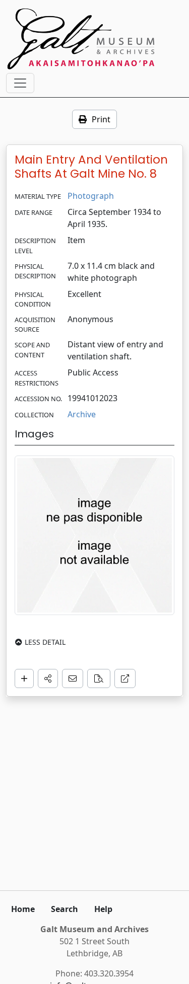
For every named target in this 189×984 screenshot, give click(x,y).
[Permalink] (125, 678)
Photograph (91, 195)
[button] (48, 678)
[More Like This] (98, 678)
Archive (82, 414)
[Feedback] (72, 678)
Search (64, 909)
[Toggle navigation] (20, 83)
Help (103, 909)
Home (23, 909)
